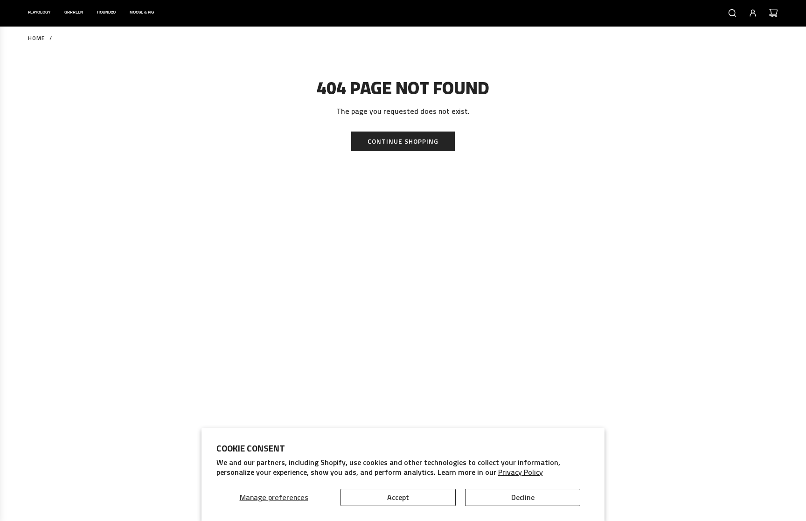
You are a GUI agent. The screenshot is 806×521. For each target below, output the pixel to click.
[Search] (732, 13)
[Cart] (773, 13)
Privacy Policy (520, 472)
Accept (398, 497)
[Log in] (753, 13)
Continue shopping (403, 141)
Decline (523, 497)
